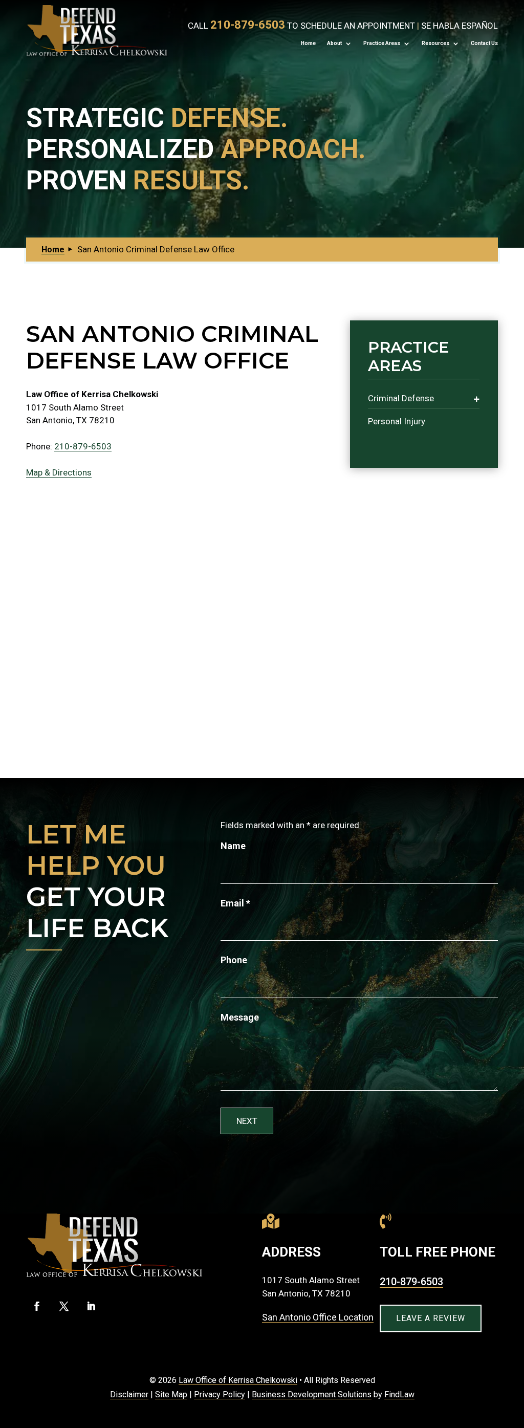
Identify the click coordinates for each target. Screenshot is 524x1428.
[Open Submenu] (476, 398)
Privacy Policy (219, 1394)
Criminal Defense (401, 398)
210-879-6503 (247, 24)
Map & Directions (59, 472)
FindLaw (399, 1394)
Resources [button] (435, 43)
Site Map (171, 1394)
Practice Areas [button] (381, 43)
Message (240, 1017)
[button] (513, 1353)
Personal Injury (396, 421)
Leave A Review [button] (430, 1318)
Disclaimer (129, 1394)
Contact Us (484, 43)
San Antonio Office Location (318, 1317)
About (334, 43)
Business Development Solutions (312, 1394)
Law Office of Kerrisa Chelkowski (238, 1380)
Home (308, 43)
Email (235, 903)
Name (233, 845)
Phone (234, 960)
